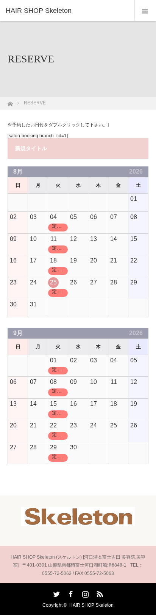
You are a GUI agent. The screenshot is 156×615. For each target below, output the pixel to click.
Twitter (55, 592)
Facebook (70, 592)
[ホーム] (10, 102)
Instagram (84, 592)
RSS (99, 592)
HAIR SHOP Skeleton (91, 605)
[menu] (145, 10)
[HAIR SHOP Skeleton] (67, 10)
